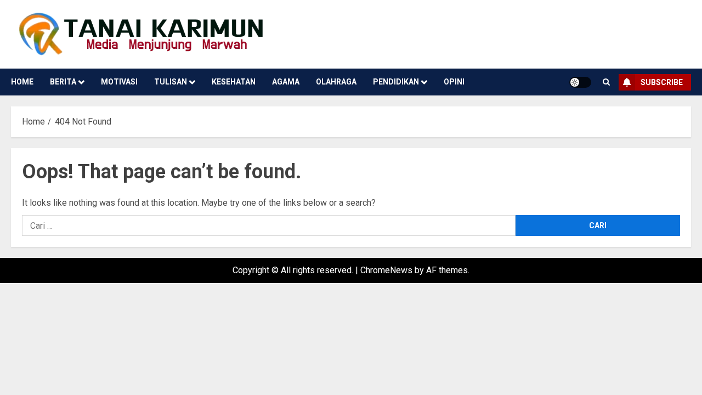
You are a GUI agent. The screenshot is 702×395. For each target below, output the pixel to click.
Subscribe (662, 82)
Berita (63, 81)
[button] (606, 82)
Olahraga (336, 81)
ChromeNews (386, 270)
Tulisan (170, 81)
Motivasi (119, 81)
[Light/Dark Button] (580, 82)
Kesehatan (234, 81)
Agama (285, 81)
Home (22, 81)
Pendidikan (396, 81)
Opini (454, 81)
